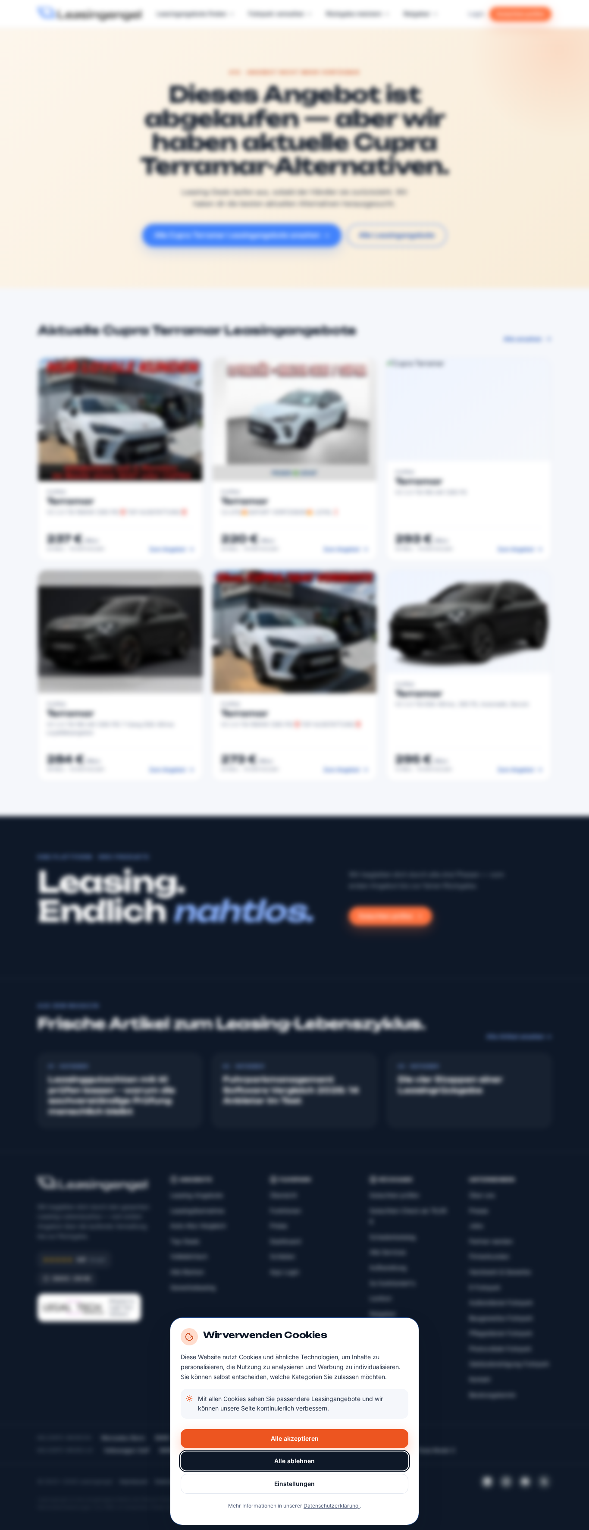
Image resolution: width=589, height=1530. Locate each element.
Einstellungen (294, 1483)
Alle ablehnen (294, 1460)
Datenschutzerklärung (332, 1505)
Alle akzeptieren (295, 1438)
